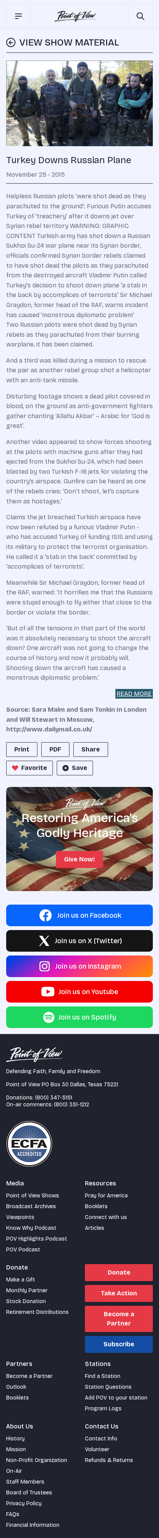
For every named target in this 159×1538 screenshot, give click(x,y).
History (15, 1438)
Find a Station (102, 1376)
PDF (55, 749)
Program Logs (103, 1408)
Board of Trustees (29, 1492)
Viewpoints (20, 1217)
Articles (94, 1228)
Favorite (34, 768)
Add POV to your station (116, 1397)
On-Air (14, 1471)
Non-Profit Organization (36, 1460)
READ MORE (134, 693)
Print (21, 749)
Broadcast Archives (31, 1206)
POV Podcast (23, 1249)
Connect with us (106, 1217)
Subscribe (118, 1344)
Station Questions (108, 1387)
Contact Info (101, 1438)
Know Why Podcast (31, 1228)
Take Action (119, 1293)
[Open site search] (140, 16)
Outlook (16, 1387)
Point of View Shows (32, 1195)
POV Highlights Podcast (36, 1239)
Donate (119, 1272)
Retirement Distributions (37, 1312)
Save (79, 768)
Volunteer (97, 1449)
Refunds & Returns (109, 1460)
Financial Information (32, 1525)
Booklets (96, 1206)
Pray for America (106, 1195)
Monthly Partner (26, 1290)
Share (90, 749)
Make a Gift (20, 1279)
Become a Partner (119, 1318)
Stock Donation (26, 1301)
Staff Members (25, 1482)
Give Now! (79, 859)
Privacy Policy (24, 1503)
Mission (16, 1449)
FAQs (12, 1514)
